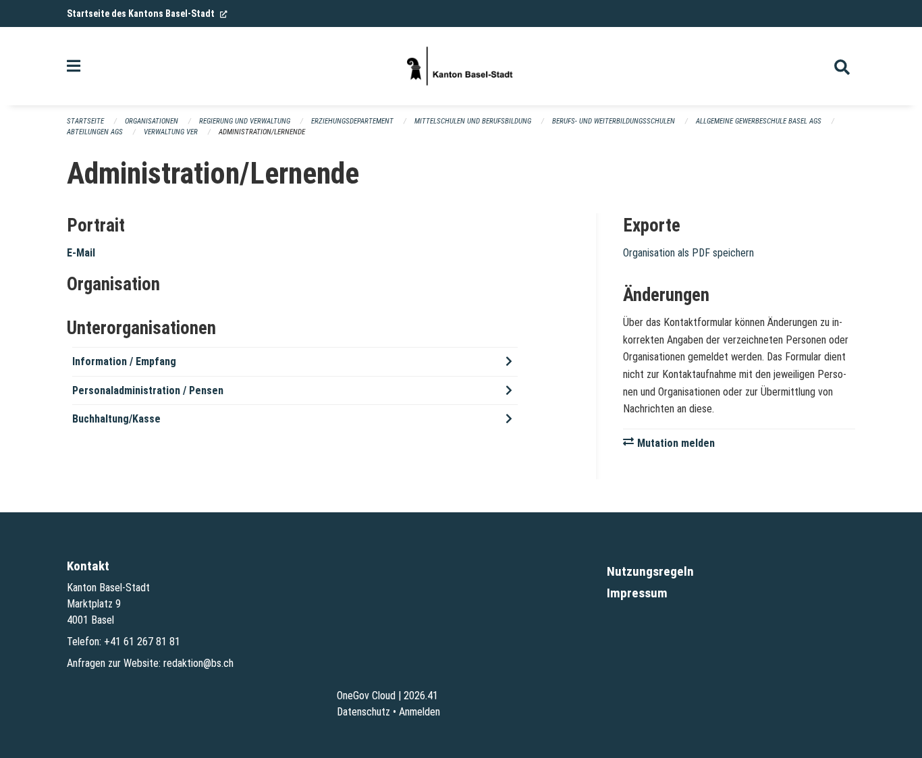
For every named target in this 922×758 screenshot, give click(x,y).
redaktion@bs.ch (198, 663)
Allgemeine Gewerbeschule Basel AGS (758, 121)
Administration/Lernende (262, 132)
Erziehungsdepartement (352, 121)
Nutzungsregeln (650, 571)
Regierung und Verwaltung (244, 121)
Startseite (85, 121)
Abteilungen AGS (95, 132)
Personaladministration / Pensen (147, 390)
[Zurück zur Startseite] (461, 66)
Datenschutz (363, 711)
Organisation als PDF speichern (688, 252)
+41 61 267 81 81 (142, 641)
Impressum (637, 593)
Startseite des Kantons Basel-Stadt (147, 13)
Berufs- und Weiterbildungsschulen (613, 121)
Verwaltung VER (171, 132)
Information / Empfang (124, 361)
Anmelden (419, 711)
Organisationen (151, 121)
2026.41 (421, 695)
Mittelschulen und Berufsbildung (472, 121)
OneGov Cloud (366, 695)
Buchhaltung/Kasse (116, 418)
